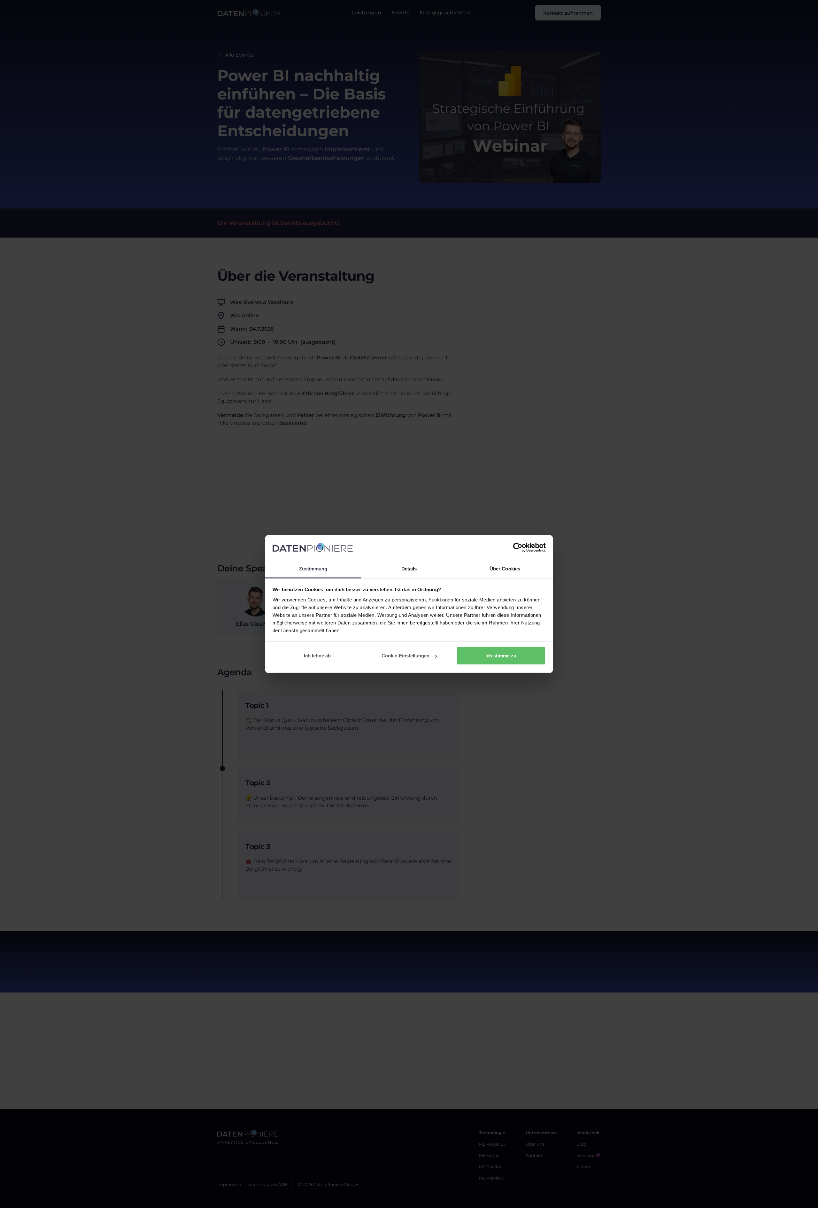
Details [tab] (409, 568)
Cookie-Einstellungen (405, 655)
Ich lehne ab (317, 655)
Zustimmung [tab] (313, 568)
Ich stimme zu (500, 655)
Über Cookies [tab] (505, 568)
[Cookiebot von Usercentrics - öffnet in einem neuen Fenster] (518, 548)
